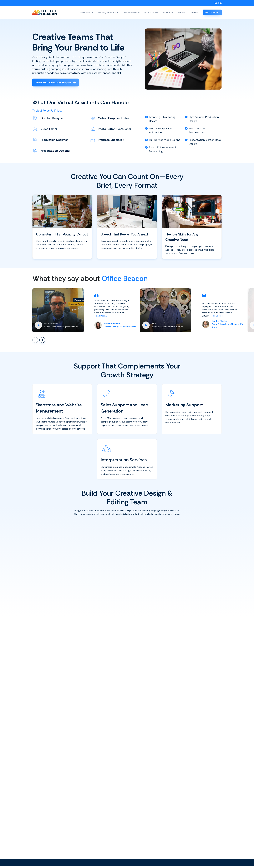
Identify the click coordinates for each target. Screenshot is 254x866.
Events (181, 12)
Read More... (101, 316)
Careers (194, 12)
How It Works (151, 12)
